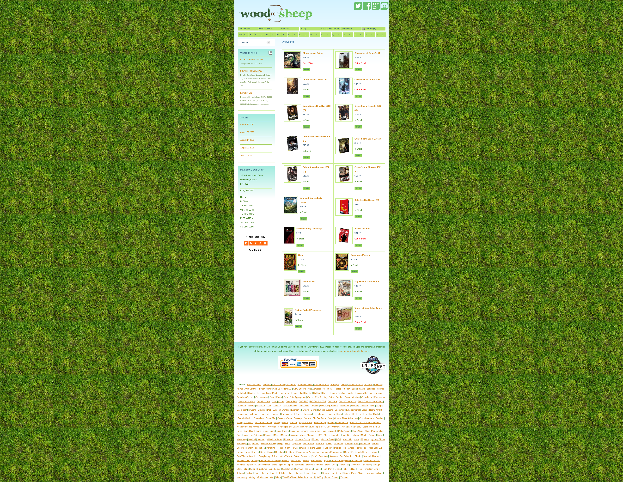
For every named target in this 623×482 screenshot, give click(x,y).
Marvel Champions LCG (311, 435)
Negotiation (253, 443)
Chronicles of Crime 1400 (367, 53)
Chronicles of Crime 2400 (367, 79)
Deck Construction (347, 401)
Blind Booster (305, 393)
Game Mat (271, 418)
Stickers (367, 465)
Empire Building (325, 410)
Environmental (353, 410)
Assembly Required (332, 389)
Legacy (357, 427)
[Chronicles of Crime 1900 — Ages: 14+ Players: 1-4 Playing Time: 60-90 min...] (292, 93)
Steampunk (355, 465)
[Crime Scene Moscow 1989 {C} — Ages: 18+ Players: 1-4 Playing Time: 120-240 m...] (344, 181)
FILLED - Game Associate (251, 59)
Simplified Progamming (248, 460)
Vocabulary (242, 477)
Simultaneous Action (270, 460)
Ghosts (307, 418)
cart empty (371, 28)
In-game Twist (305, 422)
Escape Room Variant (371, 410)
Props (247, 452)
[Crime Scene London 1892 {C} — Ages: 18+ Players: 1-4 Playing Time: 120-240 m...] (292, 181)
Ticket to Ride (348, 469)
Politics (337, 448)
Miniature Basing (302, 439)
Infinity (331, 422)
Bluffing (316, 393)
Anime (240, 389)
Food (382, 414)
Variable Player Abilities (354, 473)
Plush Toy (327, 448)
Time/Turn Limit (371, 469)
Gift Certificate (319, 418)
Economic (296, 410)
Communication (352, 397)
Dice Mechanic (290, 405)
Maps (276, 435)
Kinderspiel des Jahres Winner (324, 427)
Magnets (268, 435)
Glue (330, 418)
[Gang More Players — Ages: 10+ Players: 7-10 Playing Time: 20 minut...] (342, 269)
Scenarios (305, 456)
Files (339, 414)
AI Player (334, 384)
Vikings (370, 473)
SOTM (306, 460)
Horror (285, 422)
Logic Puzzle (282, 431)
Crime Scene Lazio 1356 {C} (368, 139)
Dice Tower (304, 405)
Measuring (242, 439)
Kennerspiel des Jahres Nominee (365, 422)
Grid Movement (366, 418)
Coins (331, 397)
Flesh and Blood (359, 414)
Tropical (299, 473)
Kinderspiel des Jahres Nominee (293, 427)
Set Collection (346, 456)
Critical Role (291, 401)
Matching (346, 435)
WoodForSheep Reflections (295, 477)
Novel (287, 443)
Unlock (325, 473)
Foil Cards (374, 414)
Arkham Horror (264, 389)
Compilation (366, 397)
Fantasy (276, 414)
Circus (310, 397)
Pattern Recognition (255, 448)
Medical (252, 439)
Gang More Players (360, 255)
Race (262, 452)
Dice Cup (277, 405)
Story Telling (243, 469)
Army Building (299, 389)
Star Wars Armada (314, 465)
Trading (248, 473)
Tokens (240, 473)
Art (309, 389)
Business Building (363, 393)
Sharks (358, 456)
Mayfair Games (368, 435)
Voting (252, 477)
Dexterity (260, 405)
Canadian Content (245, 397)
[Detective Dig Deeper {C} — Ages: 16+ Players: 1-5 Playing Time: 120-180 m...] (344, 214)
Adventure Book (305, 384)
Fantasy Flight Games (291, 414)
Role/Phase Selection (247, 456)
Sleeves (285, 460)
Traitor (265, 473)
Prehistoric (361, 448)
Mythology (242, 443)
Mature (356, 435)
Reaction (279, 452)
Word (312, 477)
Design (251, 405)
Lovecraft (332, 431)
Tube (307, 473)
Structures (262, 469)
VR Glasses (262, 477)
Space (327, 460)
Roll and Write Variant (282, 456)
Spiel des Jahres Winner (258, 465)
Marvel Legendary (332, 435)
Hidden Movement (263, 422)
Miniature (288, 439)
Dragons (252, 410)
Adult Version (278, 384)
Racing (270, 452)
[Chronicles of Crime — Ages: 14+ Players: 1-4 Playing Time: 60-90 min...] (292, 67)
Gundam (380, 418)
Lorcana (304, 431)
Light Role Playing (252, 431)
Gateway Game (284, 418)
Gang (301, 255)
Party (356, 443)
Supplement (287, 469)
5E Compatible (254, 384)
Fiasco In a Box (362, 228)
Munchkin (347, 439)
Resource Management (331, 452)
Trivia (291, 473)
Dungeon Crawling (281, 410)
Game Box (259, 418)
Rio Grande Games (360, 452)
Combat (339, 397)
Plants (303, 448)
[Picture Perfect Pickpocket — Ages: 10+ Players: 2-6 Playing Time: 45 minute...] (288, 324)
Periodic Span (283, 448)
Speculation (356, 460)
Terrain (337, 469)
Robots (374, 452)
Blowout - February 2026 (251, 71)
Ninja (280, 443)
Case (271, 397)
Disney (354, 405)
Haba (239, 422)
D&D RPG (303, 401)
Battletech (241, 393)
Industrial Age (320, 422)
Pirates (295, 448)
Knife (343, 427)
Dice (269, 405)
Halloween (248, 422)
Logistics (294, 431)
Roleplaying (264, 456)
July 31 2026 (246, 155)
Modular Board (328, 439)
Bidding (251, 393)
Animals (378, 384)
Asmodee (316, 389)
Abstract (267, 384)
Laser (349, 427)
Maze (380, 435)
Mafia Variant (344, 431)
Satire (296, 456)
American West (355, 384)
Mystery (365, 439)
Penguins (270, 448)
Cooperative (379, 397)
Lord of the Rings (318, 431)
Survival (299, 469)
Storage (376, 465)
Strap (252, 469)
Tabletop (309, 469)
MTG (338, 439)
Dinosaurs (344, 405)
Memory (261, 439)
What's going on (248, 52)
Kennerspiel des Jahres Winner (251, 427)
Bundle (350, 393)
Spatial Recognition (340, 460)
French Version (245, 418)
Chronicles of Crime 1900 (315, 79)
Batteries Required (375, 389)
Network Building (268, 443)
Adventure (291, 384)
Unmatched (336, 473)
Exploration (254, 414)
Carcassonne (261, 397)
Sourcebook (316, 460)
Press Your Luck (375, 448)
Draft (372, 405)
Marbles (285, 435)
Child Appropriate (297, 397)
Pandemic (338, 443)
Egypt (314, 410)
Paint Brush (308, 443)
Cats (285, 397)
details (306, 70)
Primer (240, 452)
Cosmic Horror (263, 401)
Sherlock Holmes (371, 456)
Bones (325, 393)
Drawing (261, 410)
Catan (279, 397)
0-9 (240, 34)
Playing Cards (314, 448)
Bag (353, 389)
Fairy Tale (265, 414)
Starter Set (343, 465)
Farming (308, 414)
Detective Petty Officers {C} (309, 228)
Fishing (346, 414)
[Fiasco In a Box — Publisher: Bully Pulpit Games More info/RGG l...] (344, 243)
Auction (346, 389)
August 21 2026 (247, 132)
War (272, 477)
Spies (274, 465)
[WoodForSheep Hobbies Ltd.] (276, 19)
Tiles (359, 469)
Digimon (314, 405)
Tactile (317, 469)
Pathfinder (365, 443)
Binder (294, 393)
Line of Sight (269, 431)
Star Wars (299, 465)
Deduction (241, 405)
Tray (272, 473)
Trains (257, 473)
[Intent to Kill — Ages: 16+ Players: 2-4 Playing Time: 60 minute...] (292, 295)
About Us (284, 28)
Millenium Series (274, 439)
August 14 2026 (247, 140)
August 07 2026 (247, 148)
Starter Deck (331, 465)
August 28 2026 (247, 124)
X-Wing (320, 477)
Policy (303, 28)
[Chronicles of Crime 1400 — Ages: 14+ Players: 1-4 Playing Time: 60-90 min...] (344, 67)
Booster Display (337, 393)
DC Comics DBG (318, 401)
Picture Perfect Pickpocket (308, 310)
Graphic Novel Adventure (346, 418)
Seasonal (333, 456)
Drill (269, 410)
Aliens (344, 384)
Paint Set (320, 443)
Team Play (327, 469)
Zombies (344, 477)
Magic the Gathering (253, 435)
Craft (274, 401)
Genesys (298, 418)
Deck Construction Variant (370, 401)
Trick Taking (281, 473)
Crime (281, 401)
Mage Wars (357, 431)
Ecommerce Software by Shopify (352, 351)
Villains (379, 473)
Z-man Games (332, 477)
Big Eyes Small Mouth (267, 393)
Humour (293, 422)
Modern (315, 439)
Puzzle (255, 452)
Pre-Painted (348, 448)
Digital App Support (329, 405)
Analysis (368, 384)
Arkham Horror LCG (282, 389)
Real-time (289, 452)
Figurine (331, 414)
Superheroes (275, 469)
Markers (294, 435)
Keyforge (272, 427)
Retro (346, 452)
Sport (290, 465)
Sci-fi (314, 456)
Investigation (342, 422)
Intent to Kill (309, 281)
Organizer (296, 443)
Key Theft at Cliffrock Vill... (367, 281)
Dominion (364, 405)
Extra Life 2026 (247, 93)
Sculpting (323, 456)
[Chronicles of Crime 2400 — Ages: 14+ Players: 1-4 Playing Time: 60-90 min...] (344, 93)
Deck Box (332, 401)
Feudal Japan (319, 414)
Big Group (284, 393)
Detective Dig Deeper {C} (366, 200)
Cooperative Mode (246, 401)
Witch (278, 477)
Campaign (378, 393)
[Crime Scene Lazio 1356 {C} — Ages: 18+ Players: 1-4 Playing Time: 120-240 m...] (344, 153)
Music (356, 439)
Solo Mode (296, 460)
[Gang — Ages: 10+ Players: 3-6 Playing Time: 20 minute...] (290, 269)
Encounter (339, 410)
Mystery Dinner (378, 439)
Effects (305, 410)
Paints (329, 443)
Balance (361, 389)
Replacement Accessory (307, 452)
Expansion (242, 414)
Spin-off (282, 465)
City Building (321, 397)
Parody (348, 443)
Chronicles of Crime (313, 53)
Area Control (250, 389)
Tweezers (316, 473)
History (277, 422)
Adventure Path (321, 384)
